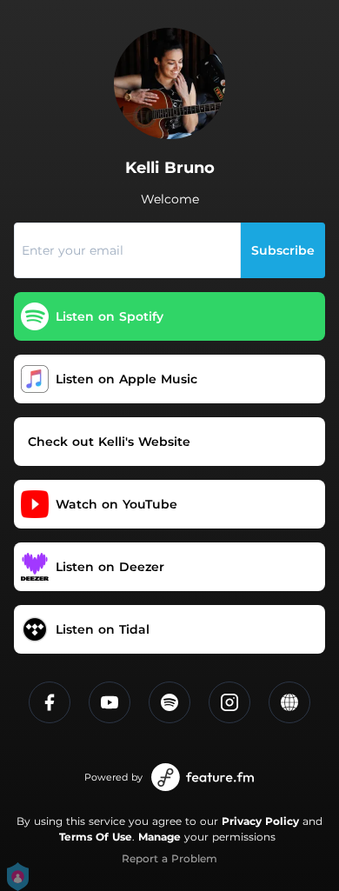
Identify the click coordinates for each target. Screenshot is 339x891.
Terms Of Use (95, 836)
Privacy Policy (260, 821)
